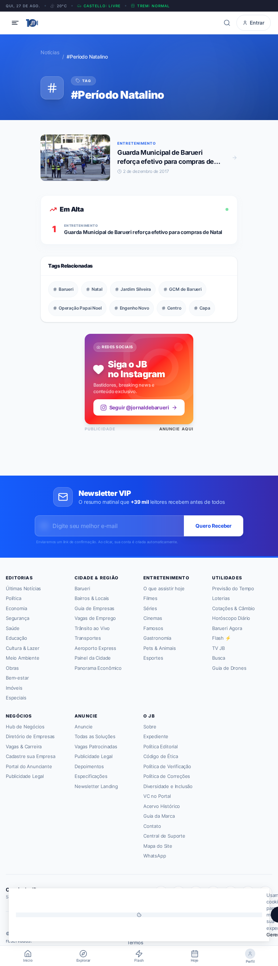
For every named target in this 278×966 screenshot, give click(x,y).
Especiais (16, 698)
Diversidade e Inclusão (168, 786)
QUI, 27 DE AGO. (23, 6)
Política (13, 598)
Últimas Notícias (23, 588)
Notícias (50, 52)
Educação (16, 638)
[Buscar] (227, 23)
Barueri (66, 289)
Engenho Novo (134, 308)
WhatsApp (154, 856)
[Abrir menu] (15, 23)
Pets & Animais (159, 648)
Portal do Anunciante (29, 766)
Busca (218, 658)
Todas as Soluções (95, 736)
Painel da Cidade (93, 658)
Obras (12, 668)
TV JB (218, 648)
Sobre (149, 726)
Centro (174, 308)
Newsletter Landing (96, 786)
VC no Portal (157, 796)
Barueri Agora (227, 628)
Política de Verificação (167, 766)
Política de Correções (166, 776)
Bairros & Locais (92, 598)
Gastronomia (157, 638)
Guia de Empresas (94, 608)
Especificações (91, 776)
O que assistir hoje (164, 588)
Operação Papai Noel (80, 308)
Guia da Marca (159, 816)
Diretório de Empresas (30, 736)
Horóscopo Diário (231, 618)
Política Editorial (160, 746)
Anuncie (84, 726)
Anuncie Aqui (176, 428)
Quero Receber (213, 526)
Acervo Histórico (161, 806)
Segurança (17, 618)
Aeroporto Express (95, 648)
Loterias (221, 598)
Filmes (150, 598)
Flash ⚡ (221, 638)
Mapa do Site (157, 846)
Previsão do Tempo (233, 588)
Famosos (153, 628)
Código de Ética (160, 756)
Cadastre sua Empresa (30, 756)
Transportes (88, 638)
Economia (16, 608)
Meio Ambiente (22, 658)
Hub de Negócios (25, 726)
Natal (97, 289)
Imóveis (14, 688)
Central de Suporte (164, 836)
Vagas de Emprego (95, 618)
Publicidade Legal (25, 776)
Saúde (13, 628)
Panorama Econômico (98, 668)
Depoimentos (89, 766)
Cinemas (152, 618)
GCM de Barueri (185, 289)
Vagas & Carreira (24, 746)
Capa (204, 308)
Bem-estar (17, 678)
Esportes (153, 658)
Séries (150, 608)
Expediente (155, 736)
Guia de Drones (229, 668)
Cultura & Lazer (22, 648)
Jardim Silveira (136, 289)
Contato (152, 826)
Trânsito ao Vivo (92, 628)
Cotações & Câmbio (233, 608)
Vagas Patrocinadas (96, 746)
